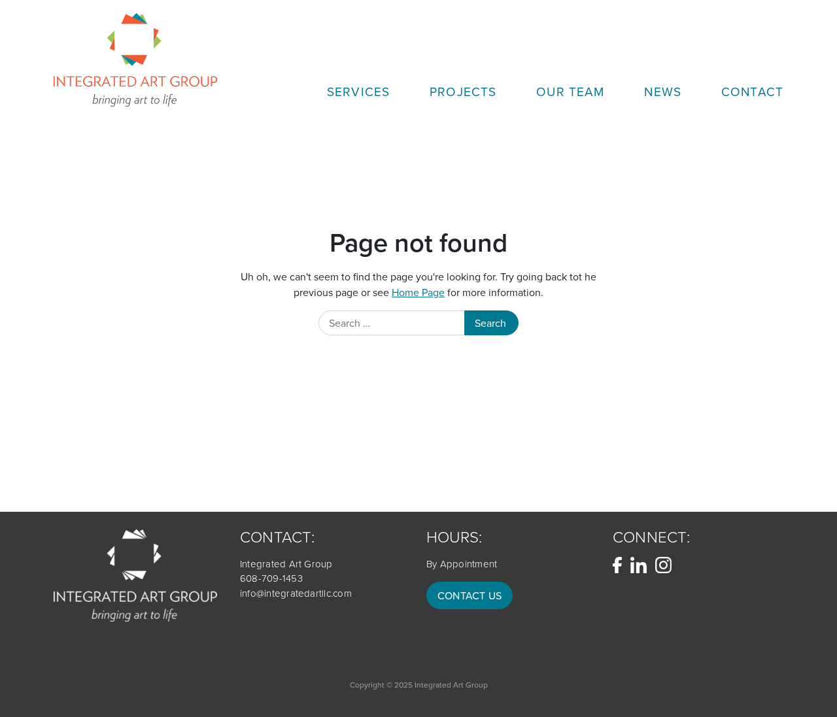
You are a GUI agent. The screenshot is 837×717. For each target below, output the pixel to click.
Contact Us (469, 595)
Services (358, 91)
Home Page (418, 292)
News (662, 91)
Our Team (570, 91)
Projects (463, 91)
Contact (752, 91)
